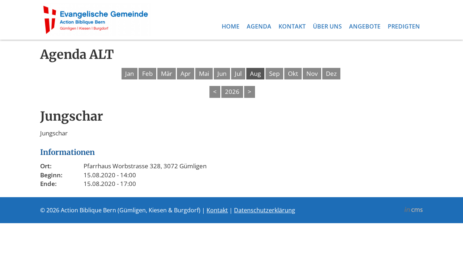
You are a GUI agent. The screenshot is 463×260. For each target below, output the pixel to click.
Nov (312, 73)
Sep (274, 73)
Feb (147, 73)
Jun (221, 73)
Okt (293, 73)
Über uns (327, 26)
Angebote (365, 26)
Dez (331, 73)
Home (230, 26)
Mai (204, 73)
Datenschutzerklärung (264, 210)
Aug (255, 73)
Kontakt (292, 26)
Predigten (404, 26)
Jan (129, 73)
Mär (166, 73)
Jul (238, 73)
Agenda (259, 26)
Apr (185, 73)
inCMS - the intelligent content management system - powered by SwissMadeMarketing (413, 210)
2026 (232, 91)
